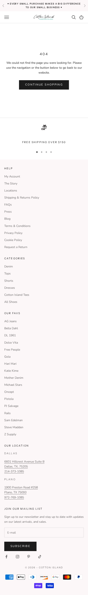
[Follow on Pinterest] (28, 556)
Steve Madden (13, 427)
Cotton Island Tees (16, 295)
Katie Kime (11, 371)
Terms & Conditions (17, 226)
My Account (12, 176)
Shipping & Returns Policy (21, 198)
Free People (12, 350)
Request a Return (15, 247)
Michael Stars (13, 385)
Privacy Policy (13, 233)
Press (8, 212)
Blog (7, 219)
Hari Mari (10, 364)
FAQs (8, 205)
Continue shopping (44, 85)
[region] (44, 134)
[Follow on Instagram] (17, 556)
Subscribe (20, 546)
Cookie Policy (13, 240)
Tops (7, 273)
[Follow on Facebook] (6, 556)
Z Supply (10, 434)
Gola (7, 357)
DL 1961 (10, 335)
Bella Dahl (11, 328)
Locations (10, 191)
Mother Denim (13, 378)
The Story (10, 183)
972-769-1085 (14, 497)
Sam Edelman (13, 420)
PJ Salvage (11, 406)
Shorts (8, 281)
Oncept (9, 392)
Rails (7, 413)
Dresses (9, 288)
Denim (8, 266)
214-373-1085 (14, 471)
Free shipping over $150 (44, 142)
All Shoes (10, 302)
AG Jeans (10, 321)
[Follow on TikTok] (40, 556)
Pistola (8, 399)
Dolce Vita (11, 343)
